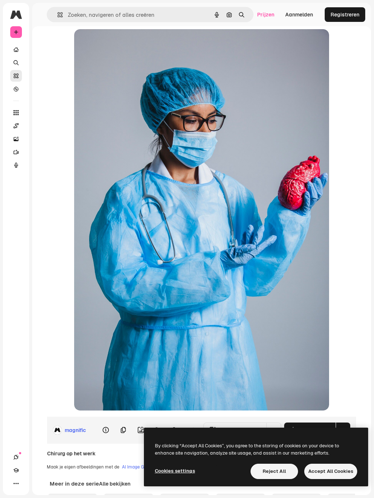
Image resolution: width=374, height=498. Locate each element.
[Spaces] (16, 126)
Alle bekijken (114, 484)
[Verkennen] (16, 89)
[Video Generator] (16, 152)
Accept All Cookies (330, 471)
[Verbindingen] (16, 457)
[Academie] (16, 470)
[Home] (16, 49)
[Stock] (16, 76)
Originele (122, 42)
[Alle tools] (16, 112)
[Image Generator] (16, 139)
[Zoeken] (16, 63)
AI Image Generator (142, 467)
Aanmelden (299, 14)
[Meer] (16, 483)
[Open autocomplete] (57, 14)
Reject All (274, 471)
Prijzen (265, 14)
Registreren (345, 14)
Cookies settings (175, 471)
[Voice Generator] (16, 165)
